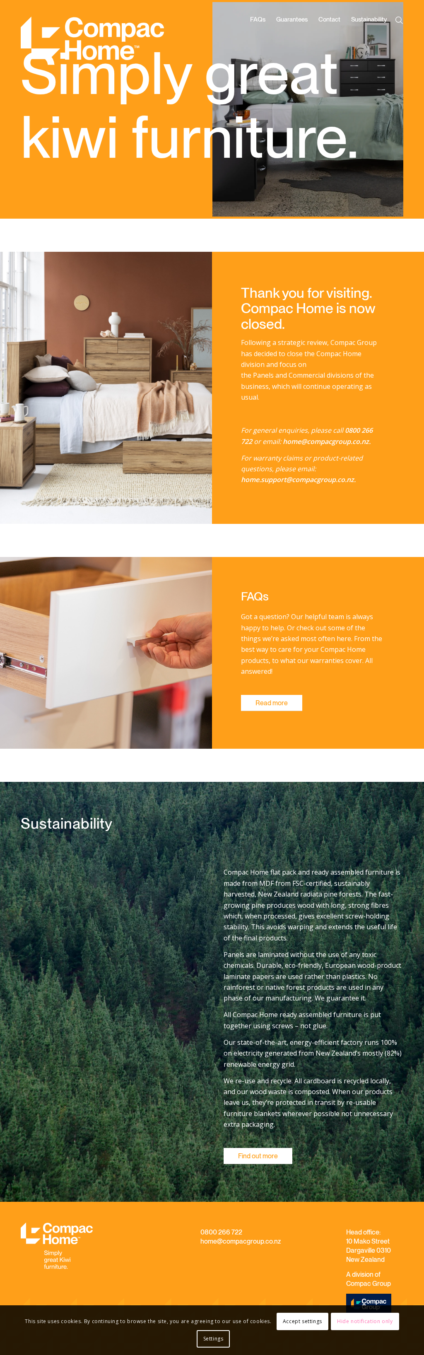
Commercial (307, 375)
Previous (231, 109)
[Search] (400, 20)
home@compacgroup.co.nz (240, 1241)
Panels (263, 375)
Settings (213, 1338)
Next (384, 109)
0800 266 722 (221, 1232)
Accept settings (302, 1321)
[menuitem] (258, 42)
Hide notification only (365, 1321)
